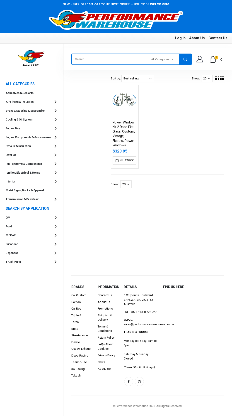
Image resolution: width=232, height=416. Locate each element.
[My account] (199, 59)
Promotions (105, 308)
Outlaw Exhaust (81, 348)
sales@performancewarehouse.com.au (149, 324)
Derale (75, 342)
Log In (180, 38)
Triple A (76, 315)
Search (185, 59)
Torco (75, 322)
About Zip (104, 368)
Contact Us (217, 38)
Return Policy (106, 337)
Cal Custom (78, 295)
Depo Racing (79, 355)
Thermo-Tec (79, 362)
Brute (74, 328)
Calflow (76, 302)
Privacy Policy (106, 355)
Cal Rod (76, 308)
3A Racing (78, 369)
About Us (197, 38)
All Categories (160, 59)
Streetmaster (79, 335)
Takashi (76, 375)
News (101, 362)
